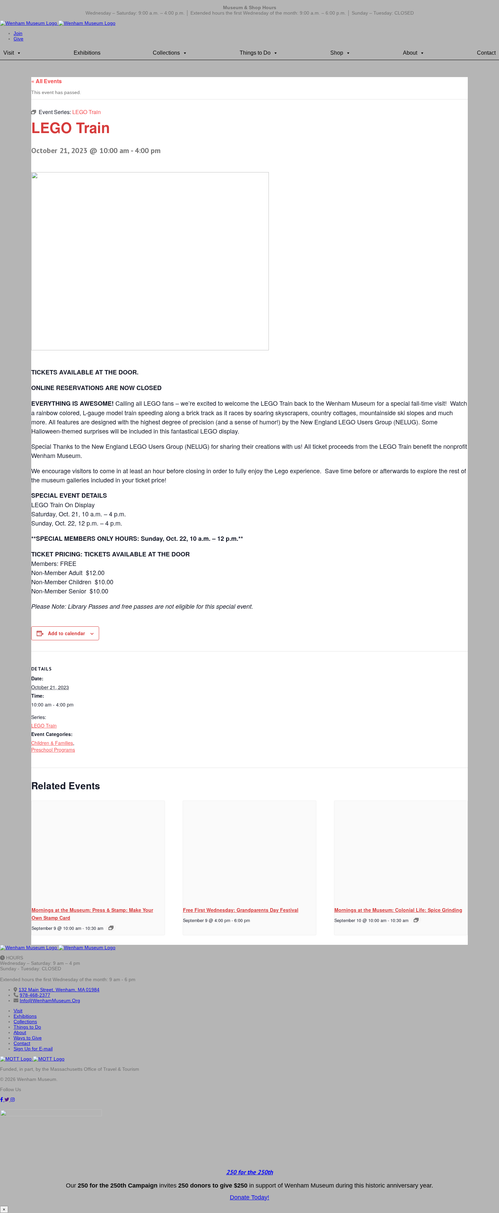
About (410, 53)
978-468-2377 (35, 995)
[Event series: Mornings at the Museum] (111, 928)
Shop (336, 53)
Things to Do (255, 53)
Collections (166, 53)
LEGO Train (44, 725)
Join (18, 33)
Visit (8, 53)
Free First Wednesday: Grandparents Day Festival (240, 909)
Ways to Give (28, 1038)
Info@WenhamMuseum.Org (50, 1000)
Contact (486, 53)
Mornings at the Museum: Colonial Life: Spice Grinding (398, 909)
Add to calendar (66, 633)
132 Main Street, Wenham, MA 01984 (59, 989)
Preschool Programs (53, 749)
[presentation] (98, 851)
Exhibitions (87, 53)
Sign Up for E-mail (33, 1048)
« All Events (46, 81)
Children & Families (52, 742)
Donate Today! (249, 1197)
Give (18, 38)
